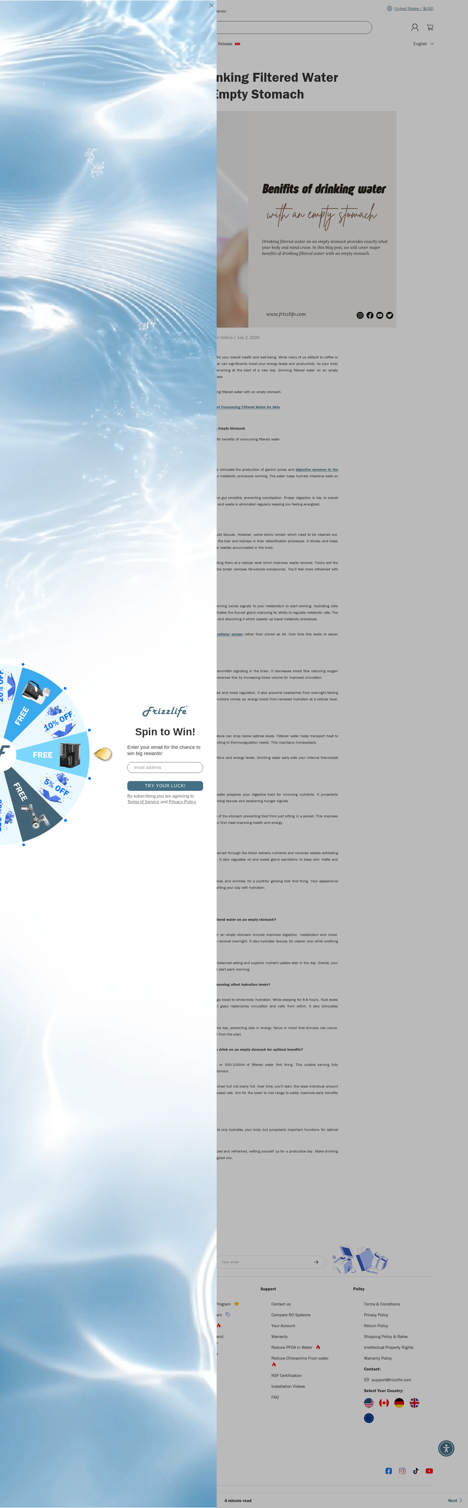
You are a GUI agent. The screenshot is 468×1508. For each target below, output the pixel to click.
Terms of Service (143, 801)
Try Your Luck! (165, 786)
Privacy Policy (182, 801)
